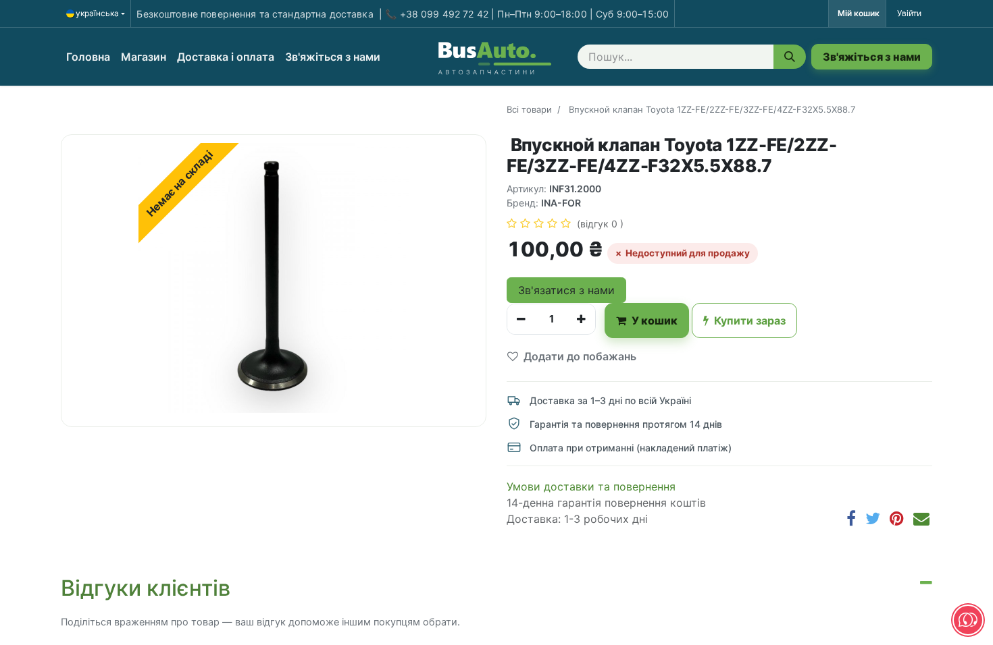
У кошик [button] (655, 320)
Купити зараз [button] (750, 320)
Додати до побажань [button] (580, 356)
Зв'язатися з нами (566, 290)
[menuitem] (88, 56)
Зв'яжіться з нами (872, 56)
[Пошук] (789, 57)
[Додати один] (581, 319)
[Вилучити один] (521, 319)
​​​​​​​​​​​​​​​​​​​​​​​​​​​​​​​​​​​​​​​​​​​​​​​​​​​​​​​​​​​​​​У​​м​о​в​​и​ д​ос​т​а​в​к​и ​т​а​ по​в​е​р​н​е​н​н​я (591, 486)
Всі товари (529, 109)
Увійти (909, 13)
